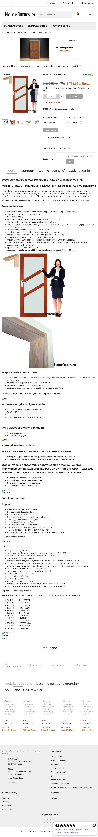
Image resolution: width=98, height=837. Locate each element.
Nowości (5, 798)
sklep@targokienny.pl (16, 778)
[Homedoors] (37, 665)
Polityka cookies (57, 768)
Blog (52, 776)
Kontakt (54, 798)
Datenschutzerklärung (60, 784)
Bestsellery (6, 806)
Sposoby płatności (58, 772)
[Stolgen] (88, 74)
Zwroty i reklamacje (59, 761)
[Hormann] (61, 665)
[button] (56, 751)
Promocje (6, 802)
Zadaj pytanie (50, 130)
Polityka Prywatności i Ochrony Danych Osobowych (71, 787)
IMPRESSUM (56, 757)
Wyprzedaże (7, 809)
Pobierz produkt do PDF (58, 138)
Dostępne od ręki (61, 26)
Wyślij (70, 162)
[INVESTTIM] (84, 665)
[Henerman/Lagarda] (14, 665)
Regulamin (55, 764)
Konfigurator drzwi (58, 780)
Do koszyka (73, 96)
